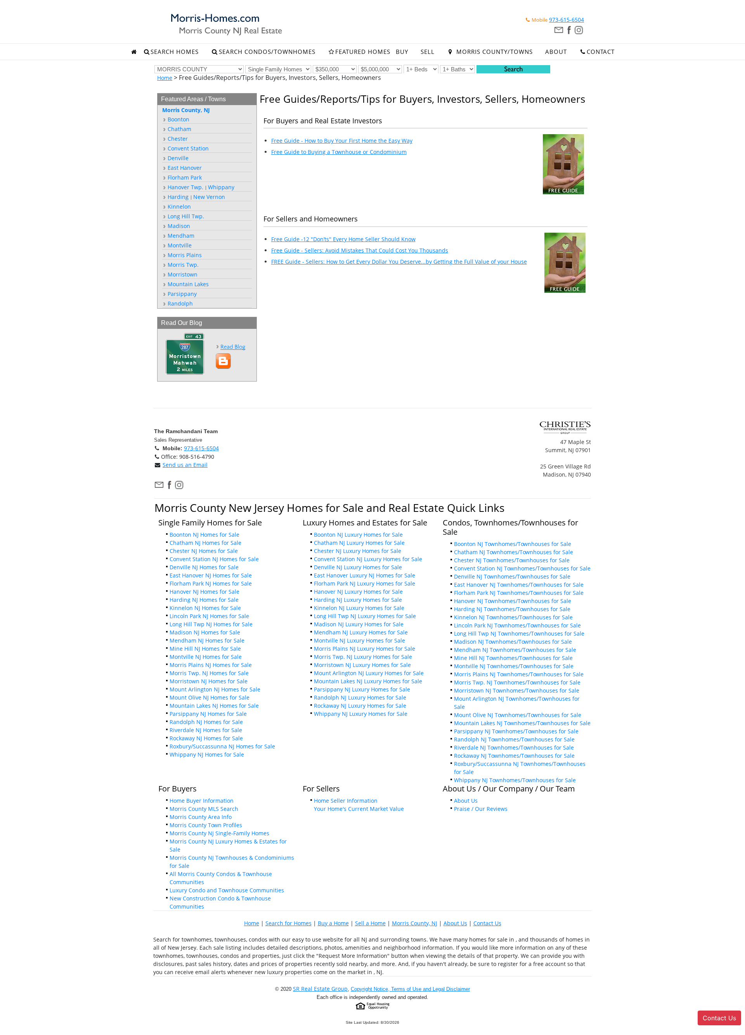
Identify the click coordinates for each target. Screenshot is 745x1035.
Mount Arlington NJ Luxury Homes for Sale (369, 673)
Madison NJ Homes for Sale (205, 632)
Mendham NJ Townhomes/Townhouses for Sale (515, 649)
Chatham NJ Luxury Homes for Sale (359, 542)
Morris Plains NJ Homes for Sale (211, 665)
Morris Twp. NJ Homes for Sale (209, 673)
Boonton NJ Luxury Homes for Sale (358, 534)
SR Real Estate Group (320, 988)
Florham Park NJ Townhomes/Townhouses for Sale (519, 592)
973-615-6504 (566, 19)
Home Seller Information (346, 800)
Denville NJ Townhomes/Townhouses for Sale (512, 576)
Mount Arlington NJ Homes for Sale (215, 689)
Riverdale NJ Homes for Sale (206, 730)
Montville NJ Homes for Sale (206, 656)
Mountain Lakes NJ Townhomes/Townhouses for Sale (522, 723)
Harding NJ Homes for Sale (204, 599)
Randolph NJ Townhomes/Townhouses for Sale (514, 739)
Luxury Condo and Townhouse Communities (227, 890)
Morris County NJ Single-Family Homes (219, 833)
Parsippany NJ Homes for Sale (208, 713)
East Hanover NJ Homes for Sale (211, 575)
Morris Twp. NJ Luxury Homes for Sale (363, 656)
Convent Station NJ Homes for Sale (214, 559)
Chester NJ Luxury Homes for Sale (357, 551)
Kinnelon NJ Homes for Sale (205, 608)
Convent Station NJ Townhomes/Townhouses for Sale (522, 568)
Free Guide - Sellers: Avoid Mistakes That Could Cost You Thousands (359, 250)
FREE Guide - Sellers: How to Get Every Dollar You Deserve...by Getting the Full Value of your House (399, 261)
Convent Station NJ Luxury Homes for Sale (368, 559)
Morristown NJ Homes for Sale (209, 681)
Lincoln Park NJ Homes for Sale (209, 616)
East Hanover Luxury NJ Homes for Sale (364, 575)
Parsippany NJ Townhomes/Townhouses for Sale (516, 731)
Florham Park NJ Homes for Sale (211, 583)
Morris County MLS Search (204, 808)
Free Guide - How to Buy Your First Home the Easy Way (341, 140)
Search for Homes (288, 923)
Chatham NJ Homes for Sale (205, 542)
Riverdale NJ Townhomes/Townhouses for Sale (514, 747)
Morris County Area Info (201, 817)
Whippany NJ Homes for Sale (207, 754)
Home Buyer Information (202, 800)
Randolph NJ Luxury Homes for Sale (360, 697)
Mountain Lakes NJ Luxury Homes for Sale (368, 681)
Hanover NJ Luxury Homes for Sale (358, 591)
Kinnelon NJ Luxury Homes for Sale (359, 608)
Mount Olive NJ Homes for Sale (209, 697)
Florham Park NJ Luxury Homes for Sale (364, 583)
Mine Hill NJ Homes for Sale (205, 648)
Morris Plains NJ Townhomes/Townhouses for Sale (519, 674)
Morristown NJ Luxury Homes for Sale (362, 665)
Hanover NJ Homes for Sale (204, 591)
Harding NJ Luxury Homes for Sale (358, 599)
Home (164, 77)
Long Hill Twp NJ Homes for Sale (211, 624)
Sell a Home (370, 923)
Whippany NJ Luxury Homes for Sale (360, 713)
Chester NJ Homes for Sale (204, 551)
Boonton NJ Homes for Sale (204, 534)
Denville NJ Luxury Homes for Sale (358, 567)
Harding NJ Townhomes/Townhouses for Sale (512, 609)
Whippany (221, 187)
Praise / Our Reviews (481, 808)
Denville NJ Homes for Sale (204, 567)
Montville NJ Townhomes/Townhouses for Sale (513, 666)
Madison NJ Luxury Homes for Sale (359, 624)
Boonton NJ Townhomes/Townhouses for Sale (512, 544)
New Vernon (209, 196)
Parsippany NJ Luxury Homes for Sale (362, 689)
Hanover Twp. (184, 187)
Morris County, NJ (414, 923)
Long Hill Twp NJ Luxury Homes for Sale (365, 616)
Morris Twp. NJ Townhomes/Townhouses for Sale (517, 682)
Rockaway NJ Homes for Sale (206, 738)
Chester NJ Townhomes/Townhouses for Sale (512, 560)
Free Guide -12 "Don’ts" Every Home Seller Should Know (343, 239)
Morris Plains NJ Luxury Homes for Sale (364, 648)
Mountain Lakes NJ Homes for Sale (214, 705)
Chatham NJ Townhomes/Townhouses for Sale (513, 552)
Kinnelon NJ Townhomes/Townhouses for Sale (513, 617)
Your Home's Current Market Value (359, 808)
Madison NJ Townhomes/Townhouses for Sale (513, 641)
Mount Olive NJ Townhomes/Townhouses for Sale (517, 715)
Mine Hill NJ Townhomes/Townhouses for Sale (513, 658)
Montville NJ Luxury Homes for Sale (359, 640)
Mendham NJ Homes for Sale (207, 640)
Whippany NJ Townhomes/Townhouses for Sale (515, 780)
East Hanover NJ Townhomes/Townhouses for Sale (519, 584)
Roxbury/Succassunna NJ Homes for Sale (222, 746)
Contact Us (487, 923)
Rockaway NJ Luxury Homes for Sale (360, 705)
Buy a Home (333, 923)
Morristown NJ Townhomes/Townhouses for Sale (516, 690)
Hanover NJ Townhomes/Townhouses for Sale (512, 601)
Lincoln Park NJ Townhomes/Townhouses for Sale (517, 625)
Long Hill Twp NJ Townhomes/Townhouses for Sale (519, 633)
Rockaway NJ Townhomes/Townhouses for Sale (514, 755)
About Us (466, 800)
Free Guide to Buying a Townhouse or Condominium (339, 152)
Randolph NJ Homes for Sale (206, 722)
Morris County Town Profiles (206, 825)
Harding (177, 196)
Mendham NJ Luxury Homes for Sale (361, 632)
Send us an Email (185, 464)
